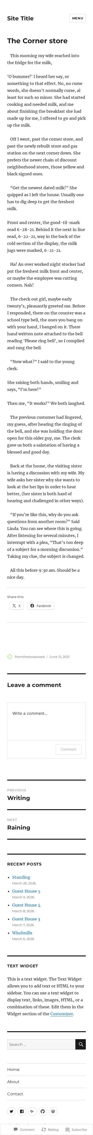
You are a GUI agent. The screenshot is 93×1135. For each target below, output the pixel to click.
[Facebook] (22, 1111)
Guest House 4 (26, 905)
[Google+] (32, 1111)
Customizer (61, 1013)
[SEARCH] (80, 1044)
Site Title (20, 18)
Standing (21, 877)
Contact (15, 1094)
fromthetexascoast (30, 657)
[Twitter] (11, 1111)
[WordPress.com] (53, 1111)
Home (13, 1069)
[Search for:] (41, 1044)
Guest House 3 (26, 918)
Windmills (22, 932)
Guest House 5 (26, 891)
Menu (77, 18)
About (13, 1081)
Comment (68, 749)
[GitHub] (42, 1111)
